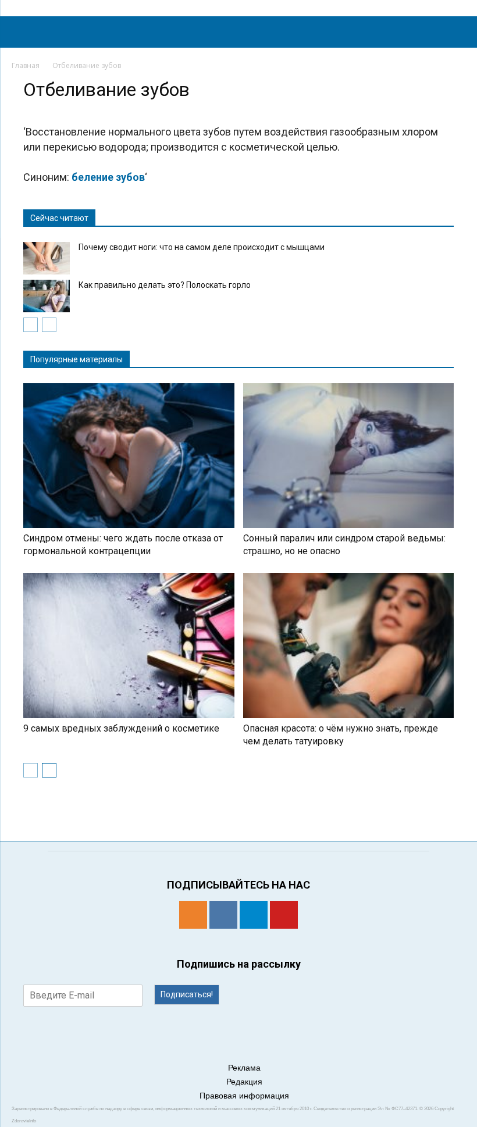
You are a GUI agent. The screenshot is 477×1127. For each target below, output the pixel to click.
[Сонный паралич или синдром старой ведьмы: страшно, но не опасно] (348, 455)
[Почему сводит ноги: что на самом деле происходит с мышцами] (46, 258)
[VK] (223, 915)
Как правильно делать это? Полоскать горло (165, 285)
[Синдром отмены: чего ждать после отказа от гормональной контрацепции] (128, 455)
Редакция (244, 1081)
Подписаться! (187, 994)
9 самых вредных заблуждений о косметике (121, 728)
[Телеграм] (254, 915)
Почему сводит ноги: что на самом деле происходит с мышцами (202, 247)
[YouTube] (284, 915)
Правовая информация (244, 1095)
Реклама (244, 1067)
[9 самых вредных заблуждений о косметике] (128, 645)
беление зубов (108, 177)
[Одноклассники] (193, 915)
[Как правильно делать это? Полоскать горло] (46, 296)
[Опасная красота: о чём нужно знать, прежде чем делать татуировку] (348, 645)
